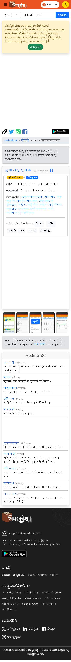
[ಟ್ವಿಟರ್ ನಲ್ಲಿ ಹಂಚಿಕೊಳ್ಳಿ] (12, 131)
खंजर (7, 377)
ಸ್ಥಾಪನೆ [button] (35, 321)
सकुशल (11, 209)
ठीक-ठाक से (46, 201)
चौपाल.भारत (49, 604)
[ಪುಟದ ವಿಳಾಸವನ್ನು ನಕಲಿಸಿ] (5, 131)
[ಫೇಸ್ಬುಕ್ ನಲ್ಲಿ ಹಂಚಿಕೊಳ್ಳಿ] (25, 131)
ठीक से (20, 201)
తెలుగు (39, 224)
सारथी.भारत (9, 609)
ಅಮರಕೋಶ (11, 140)
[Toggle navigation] (5, 4)
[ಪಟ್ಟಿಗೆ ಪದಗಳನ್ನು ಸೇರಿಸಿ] (51, 170)
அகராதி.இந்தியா (11, 598)
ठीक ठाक (49, 197)
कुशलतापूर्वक (32, 197)
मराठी (12, 230)
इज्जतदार (11, 443)
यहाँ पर (39, 344)
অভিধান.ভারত (10, 604)
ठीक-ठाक (31, 201)
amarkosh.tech (30, 604)
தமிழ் (32, 230)
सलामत (23, 209)
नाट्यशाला (10, 388)
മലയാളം (45, 230)
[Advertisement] (35, 91)
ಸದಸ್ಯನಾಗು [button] (35, 47)
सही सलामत (38, 209)
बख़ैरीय (32, 205)
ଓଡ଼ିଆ (51, 224)
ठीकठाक (11, 205)
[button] (7, 322)
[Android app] (14, 553)
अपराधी (8, 363)
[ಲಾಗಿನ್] (65, 4)
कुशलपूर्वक (18, 170)
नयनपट (10, 494)
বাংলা (22, 230)
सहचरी (8, 409)
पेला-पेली (9, 454)
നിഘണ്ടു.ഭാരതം (32, 598)
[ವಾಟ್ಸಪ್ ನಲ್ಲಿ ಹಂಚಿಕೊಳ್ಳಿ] (19, 131)
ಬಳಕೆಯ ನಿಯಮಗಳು (37, 574)
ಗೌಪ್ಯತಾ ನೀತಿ (18, 574)
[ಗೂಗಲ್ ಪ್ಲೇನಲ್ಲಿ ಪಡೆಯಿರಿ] (60, 131)
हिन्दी (25, 140)
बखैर (43, 205)
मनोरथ (8, 483)
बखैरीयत (55, 205)
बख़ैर (22, 205)
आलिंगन (8, 399)
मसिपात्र (10, 468)
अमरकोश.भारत (11, 592)
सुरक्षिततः (26, 213)
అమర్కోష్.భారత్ (51, 592)
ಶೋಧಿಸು (62, 15)
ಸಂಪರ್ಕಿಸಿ (54, 574)
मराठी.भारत (31, 592)
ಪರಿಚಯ (6, 574)
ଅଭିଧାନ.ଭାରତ (53, 598)
